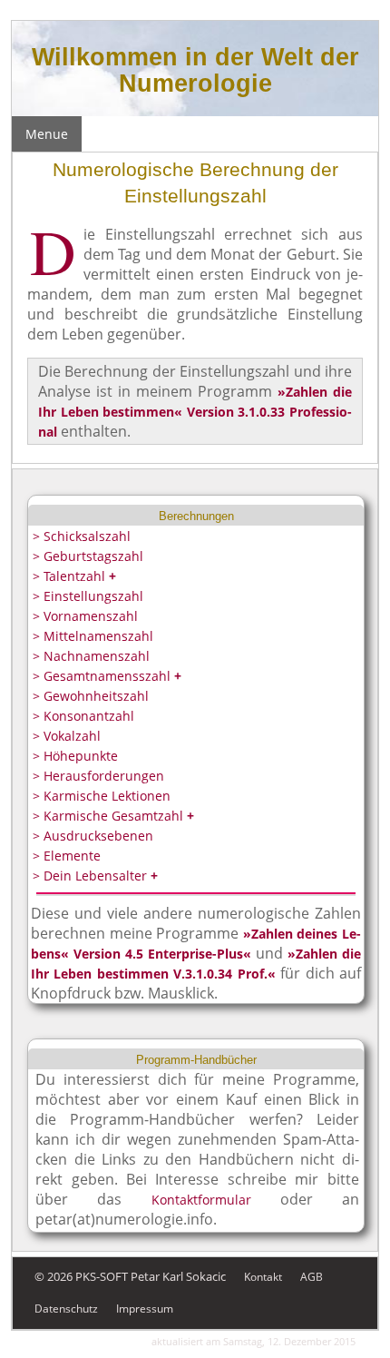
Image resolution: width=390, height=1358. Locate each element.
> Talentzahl (74, 576)
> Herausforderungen (98, 775)
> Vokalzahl (67, 735)
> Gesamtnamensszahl (107, 675)
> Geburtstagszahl (88, 556)
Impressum (144, 1308)
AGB (311, 1277)
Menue (46, 134)
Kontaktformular (201, 1199)
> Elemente (67, 855)
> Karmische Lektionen (102, 795)
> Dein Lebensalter (95, 875)
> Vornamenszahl (85, 616)
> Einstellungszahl (88, 596)
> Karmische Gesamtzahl (113, 815)
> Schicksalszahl (82, 536)
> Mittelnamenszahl (93, 636)
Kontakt (263, 1277)
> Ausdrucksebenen (93, 835)
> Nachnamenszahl (91, 655)
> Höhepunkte (75, 755)
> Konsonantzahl (83, 715)
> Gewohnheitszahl (91, 695)
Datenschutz (66, 1308)
